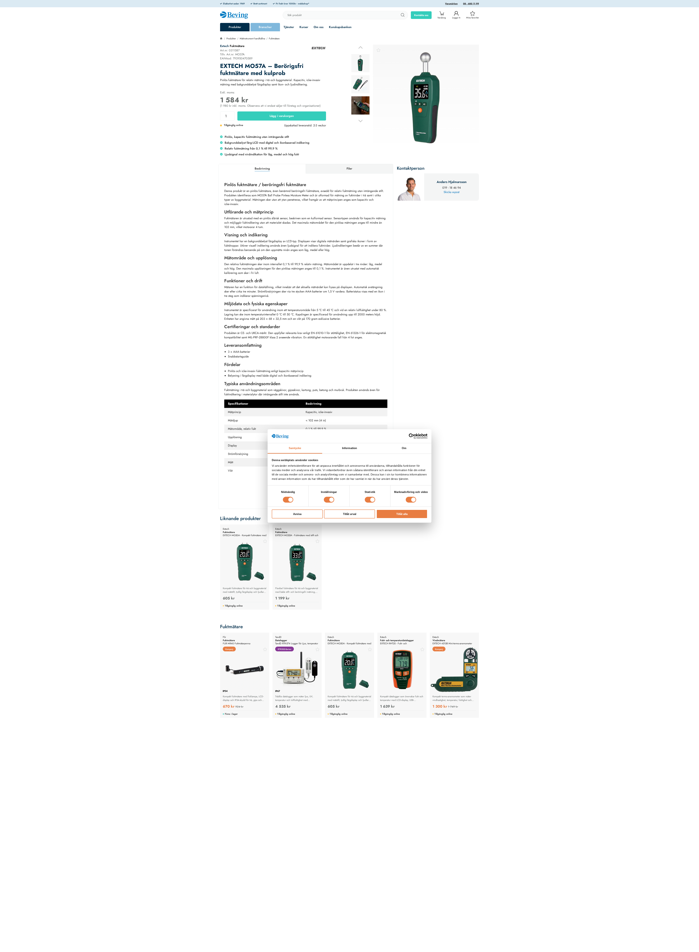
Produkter (235, 27)
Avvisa (297, 514)
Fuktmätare (274, 38)
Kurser (303, 27)
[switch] (329, 500)
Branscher (265, 27)
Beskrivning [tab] (262, 168)
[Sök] (402, 15)
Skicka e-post (451, 192)
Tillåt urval (349, 514)
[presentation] (360, 63)
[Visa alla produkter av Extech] (318, 48)
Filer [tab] (349, 168)
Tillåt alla (402, 514)
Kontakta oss (421, 15)
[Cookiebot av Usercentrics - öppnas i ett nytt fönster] (411, 436)
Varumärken (451, 3)
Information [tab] (349, 448)
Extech (224, 46)
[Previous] (360, 47)
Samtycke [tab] (295, 448)
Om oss (318, 27)
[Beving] (234, 15)
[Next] (360, 121)
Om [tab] (404, 448)
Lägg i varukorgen (282, 116)
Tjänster (289, 27)
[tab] (360, 63)
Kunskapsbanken (340, 27)
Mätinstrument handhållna (252, 38)
